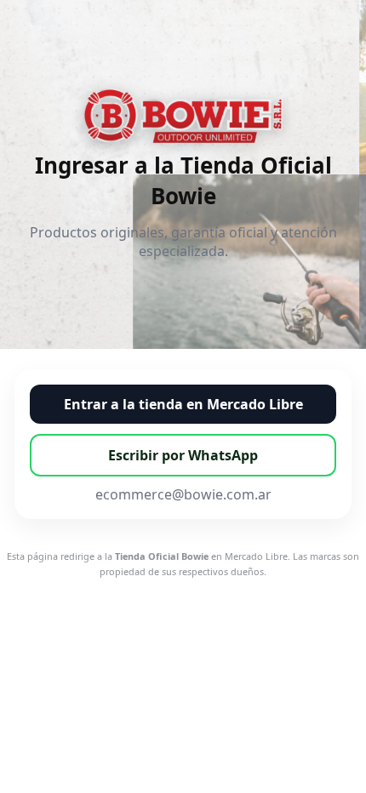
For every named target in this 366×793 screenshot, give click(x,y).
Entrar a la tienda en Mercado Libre (183, 404)
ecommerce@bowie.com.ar (183, 494)
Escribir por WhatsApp (183, 455)
